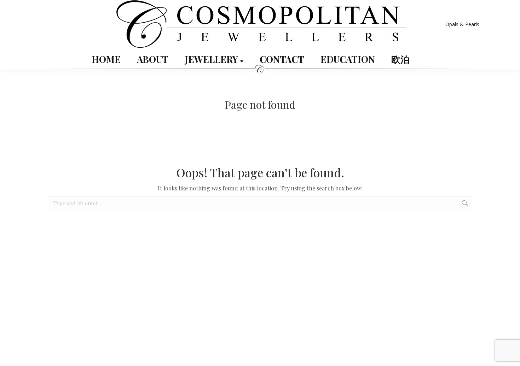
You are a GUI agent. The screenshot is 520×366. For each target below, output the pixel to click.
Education (347, 59)
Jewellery (212, 59)
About (152, 59)
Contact (282, 59)
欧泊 (400, 59)
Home (106, 59)
